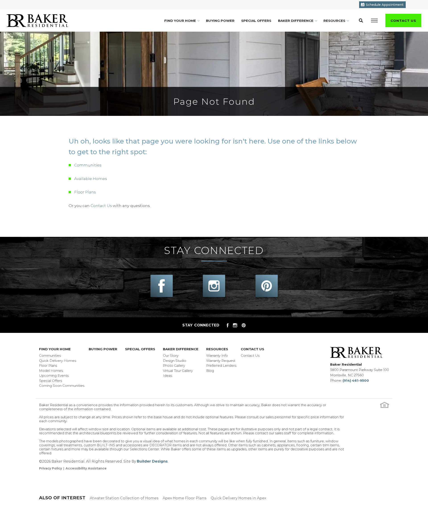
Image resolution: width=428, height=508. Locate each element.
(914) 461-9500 (356, 380)
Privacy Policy (50, 468)
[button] (360, 20)
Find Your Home (55, 349)
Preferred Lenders (221, 365)
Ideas (167, 375)
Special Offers (256, 20)
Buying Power (220, 20)
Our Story (171, 355)
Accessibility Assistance (86, 468)
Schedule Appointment (384, 5)
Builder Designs (152, 461)
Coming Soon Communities (61, 385)
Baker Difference (180, 349)
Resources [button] (334, 20)
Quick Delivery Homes (57, 360)
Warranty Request (220, 360)
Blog (210, 371)
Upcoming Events (54, 375)
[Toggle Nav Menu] (374, 20)
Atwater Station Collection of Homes (124, 498)
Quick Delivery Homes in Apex (238, 498)
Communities (87, 165)
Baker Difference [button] (295, 20)
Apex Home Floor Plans (184, 498)
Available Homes (90, 178)
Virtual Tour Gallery (178, 371)
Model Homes (51, 371)
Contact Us (101, 205)
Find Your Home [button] (180, 20)
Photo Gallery (174, 365)
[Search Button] (360, 20)
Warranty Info (217, 355)
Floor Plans (85, 192)
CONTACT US (403, 20)
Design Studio (174, 360)
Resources (217, 349)
